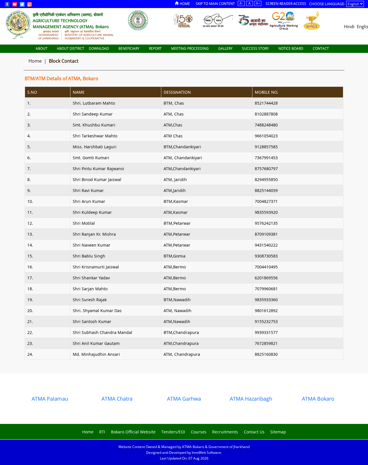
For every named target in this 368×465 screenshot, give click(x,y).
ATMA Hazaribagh (251, 398)
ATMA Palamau (50, 398)
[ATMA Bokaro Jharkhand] (138, 20)
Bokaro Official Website (133, 432)
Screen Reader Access (286, 3)
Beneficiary (129, 48)
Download (99, 48)
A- (241, 3)
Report (155, 48)
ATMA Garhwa (184, 398)
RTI (102, 432)
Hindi (349, 26)
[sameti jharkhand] (312, 20)
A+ (258, 3)
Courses (198, 432)
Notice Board (291, 48)
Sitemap (278, 432)
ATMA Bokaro (318, 398)
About (42, 48)
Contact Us (254, 432)
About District (70, 48)
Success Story (256, 48)
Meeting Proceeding (190, 48)
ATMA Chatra (117, 398)
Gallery (225, 48)
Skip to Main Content (215, 3)
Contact (321, 48)
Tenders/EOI (173, 432)
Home (185, 3)
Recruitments (225, 432)
